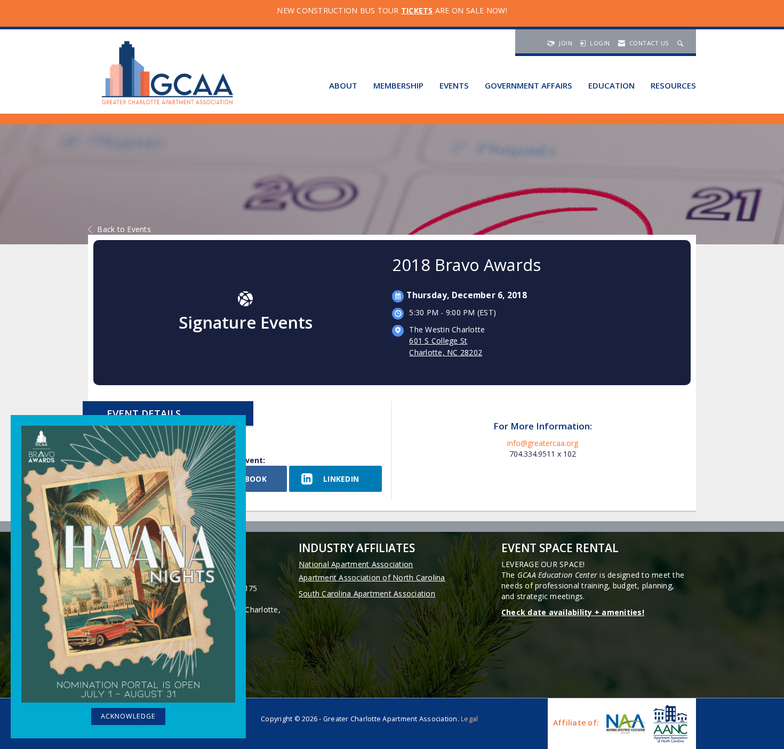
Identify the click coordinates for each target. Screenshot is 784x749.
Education (611, 85)
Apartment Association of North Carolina (372, 577)
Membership (398, 85)
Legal (469, 718)
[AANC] (669, 724)
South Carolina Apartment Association (367, 593)
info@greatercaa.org (542, 443)
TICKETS (417, 10)
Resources (673, 85)
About (343, 85)
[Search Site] (681, 43)
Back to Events (124, 229)
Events (454, 85)
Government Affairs (528, 85)
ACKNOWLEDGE (128, 716)
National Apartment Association (356, 564)
